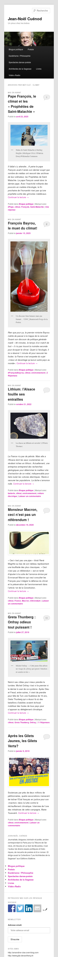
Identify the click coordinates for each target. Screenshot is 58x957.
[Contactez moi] (37, 908)
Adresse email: (15, 925)
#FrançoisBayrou (16, 372)
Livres (38, 68)
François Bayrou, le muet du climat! (22, 226)
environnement (38, 372)
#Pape (11, 206)
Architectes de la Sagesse (20, 68)
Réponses (44, 722)
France (18, 600)
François (25, 206)
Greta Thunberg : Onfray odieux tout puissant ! (22, 621)
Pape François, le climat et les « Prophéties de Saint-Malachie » (22, 104)
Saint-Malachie (37, 206)
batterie (11, 493)
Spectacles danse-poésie (20, 62)
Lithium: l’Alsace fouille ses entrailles (21, 394)
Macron (25, 600)
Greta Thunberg (22, 722)
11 (46, 617)
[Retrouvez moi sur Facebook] (12, 908)
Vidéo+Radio (14, 75)
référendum (35, 600)
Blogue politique (16, 49)
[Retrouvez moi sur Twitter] (20, 908)
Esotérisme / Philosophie (19, 55)
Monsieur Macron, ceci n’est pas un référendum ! (22, 514)
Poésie (31, 49)
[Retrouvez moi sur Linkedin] (29, 908)
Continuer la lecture (18, 197)
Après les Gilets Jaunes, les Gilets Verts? (22, 740)
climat (17, 206)
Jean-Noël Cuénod (25, 18)
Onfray (33, 722)
